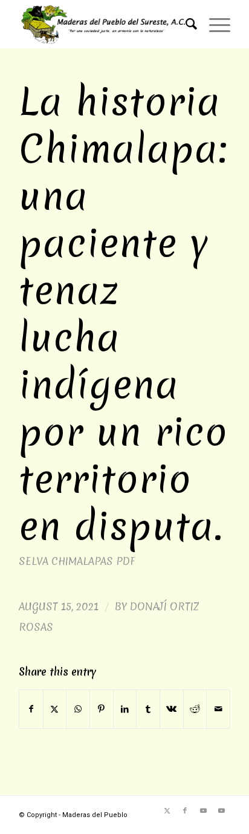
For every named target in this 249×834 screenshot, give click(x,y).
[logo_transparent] (103, 24)
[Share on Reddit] (195, 709)
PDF (125, 561)
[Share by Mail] (218, 709)
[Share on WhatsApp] (77, 709)
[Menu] (213, 24)
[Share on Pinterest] (101, 709)
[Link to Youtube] (203, 811)
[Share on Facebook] (31, 709)
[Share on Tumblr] (148, 709)
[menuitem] (185, 24)
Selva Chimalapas (66, 561)
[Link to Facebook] (185, 811)
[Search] (185, 24)
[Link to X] (167, 811)
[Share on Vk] (171, 709)
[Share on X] (55, 709)
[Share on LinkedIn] (125, 709)
